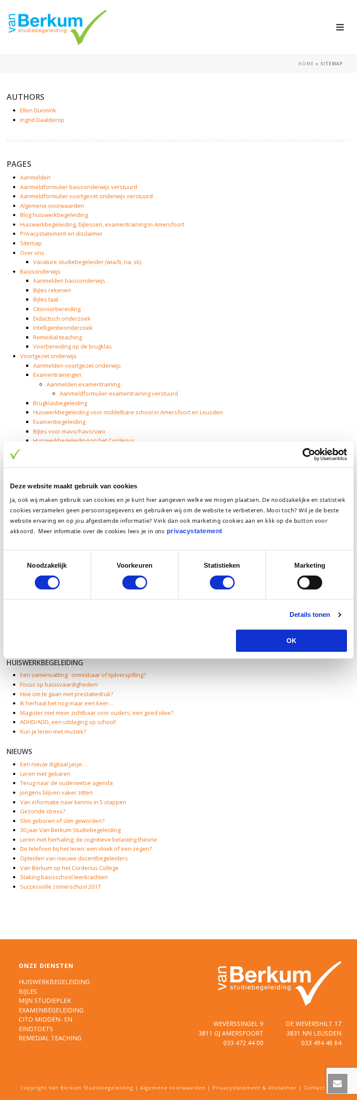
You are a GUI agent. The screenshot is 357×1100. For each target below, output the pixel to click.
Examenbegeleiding (59, 422)
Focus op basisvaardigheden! (59, 684)
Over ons (32, 253)
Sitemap (31, 243)
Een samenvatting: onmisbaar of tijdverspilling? (83, 675)
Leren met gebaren (45, 774)
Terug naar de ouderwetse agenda (66, 783)
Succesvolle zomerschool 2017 (60, 886)
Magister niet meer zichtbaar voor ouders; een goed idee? (96, 713)
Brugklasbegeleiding (60, 403)
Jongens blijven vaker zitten (56, 792)
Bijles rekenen (52, 290)
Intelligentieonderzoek (63, 328)
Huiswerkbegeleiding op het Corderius (84, 440)
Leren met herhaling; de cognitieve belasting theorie (88, 839)
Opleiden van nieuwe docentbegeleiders (74, 858)
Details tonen (310, 614)
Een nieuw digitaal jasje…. (54, 764)
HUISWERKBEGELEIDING (54, 982)
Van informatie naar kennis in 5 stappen (73, 802)
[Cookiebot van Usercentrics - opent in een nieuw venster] (309, 454)
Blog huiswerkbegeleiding (54, 215)
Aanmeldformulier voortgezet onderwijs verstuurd (86, 196)
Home (306, 64)
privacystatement (194, 531)
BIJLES (28, 991)
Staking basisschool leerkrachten (64, 877)
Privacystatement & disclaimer (254, 1087)
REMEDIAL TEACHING (50, 1038)
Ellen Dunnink (38, 110)
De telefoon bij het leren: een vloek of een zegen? (86, 849)
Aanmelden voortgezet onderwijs (77, 365)
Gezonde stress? (42, 811)
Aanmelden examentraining (83, 384)
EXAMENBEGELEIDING (51, 1010)
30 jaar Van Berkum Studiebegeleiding (70, 830)
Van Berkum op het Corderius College (69, 868)
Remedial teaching (57, 337)
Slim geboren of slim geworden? (62, 821)
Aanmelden (35, 177)
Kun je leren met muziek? (53, 731)
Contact (314, 1087)
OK (291, 640)
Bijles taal (45, 299)
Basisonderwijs (40, 271)
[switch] (134, 582)
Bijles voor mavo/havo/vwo (69, 431)
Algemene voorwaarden (52, 206)
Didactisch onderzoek (62, 318)
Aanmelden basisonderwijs (69, 280)
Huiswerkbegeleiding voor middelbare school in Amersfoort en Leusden (128, 412)
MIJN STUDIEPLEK (45, 1000)
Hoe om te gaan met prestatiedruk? (66, 694)
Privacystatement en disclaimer (61, 233)
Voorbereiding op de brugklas (72, 346)
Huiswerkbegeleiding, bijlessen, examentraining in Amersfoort (102, 224)
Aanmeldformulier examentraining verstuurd (119, 393)
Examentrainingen (57, 375)
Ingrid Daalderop (42, 120)
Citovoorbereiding (57, 309)
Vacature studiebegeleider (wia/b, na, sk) (87, 262)
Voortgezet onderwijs (48, 356)
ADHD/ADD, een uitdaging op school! (68, 722)
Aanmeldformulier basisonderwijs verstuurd (78, 187)
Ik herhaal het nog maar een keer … (67, 703)
